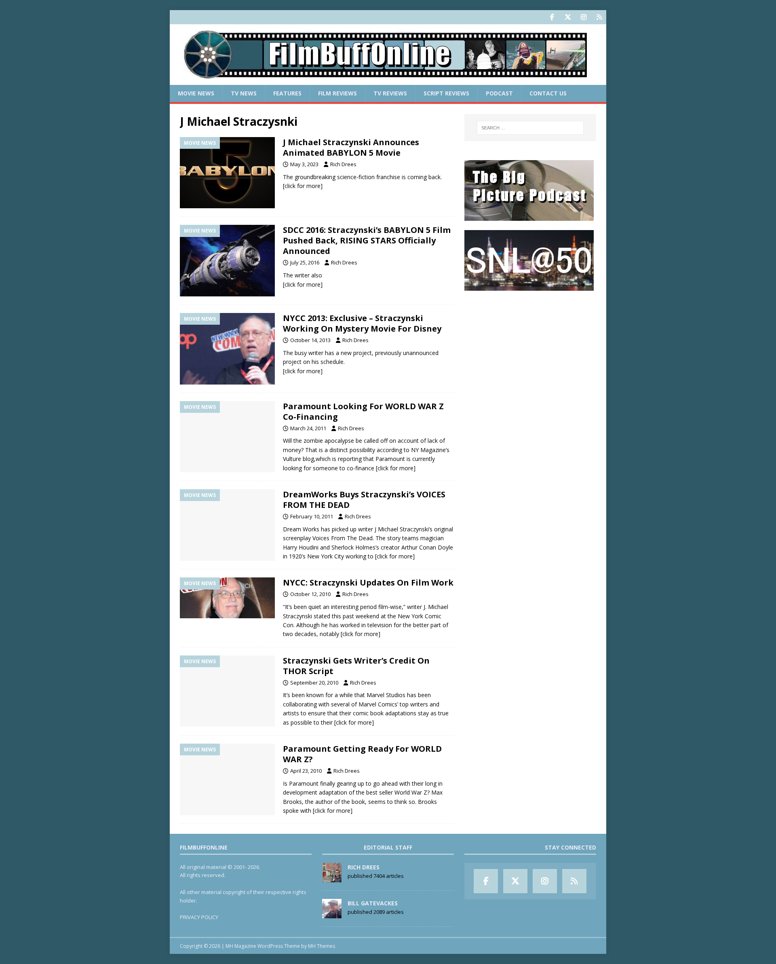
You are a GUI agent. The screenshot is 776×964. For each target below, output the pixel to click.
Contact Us (548, 93)
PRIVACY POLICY (199, 917)
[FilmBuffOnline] (388, 80)
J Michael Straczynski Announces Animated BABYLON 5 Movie (351, 147)
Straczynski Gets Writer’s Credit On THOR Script (356, 665)
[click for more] (303, 186)
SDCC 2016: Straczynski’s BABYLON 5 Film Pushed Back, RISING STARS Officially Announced (367, 240)
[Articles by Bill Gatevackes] (332, 913)
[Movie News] (227, 173)
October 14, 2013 (310, 340)
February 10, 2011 (311, 516)
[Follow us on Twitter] (568, 17)
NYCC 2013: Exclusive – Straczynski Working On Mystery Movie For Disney (362, 323)
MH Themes (321, 946)
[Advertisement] (530, 350)
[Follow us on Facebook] (552, 17)
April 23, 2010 (306, 770)
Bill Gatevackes (373, 903)
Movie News (196, 93)
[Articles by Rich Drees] (332, 878)
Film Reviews (337, 93)
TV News (244, 93)
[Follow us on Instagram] (583, 17)
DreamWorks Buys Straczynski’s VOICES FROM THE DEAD (364, 499)
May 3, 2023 (304, 164)
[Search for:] (530, 128)
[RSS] (599, 17)
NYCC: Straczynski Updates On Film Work (368, 582)
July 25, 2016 (304, 262)
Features (287, 93)
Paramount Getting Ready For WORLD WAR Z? (362, 754)
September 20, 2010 (314, 682)
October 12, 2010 (310, 594)
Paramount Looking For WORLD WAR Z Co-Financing (363, 411)
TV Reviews (390, 93)
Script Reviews (446, 93)
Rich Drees (343, 164)
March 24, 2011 (308, 428)
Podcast (499, 93)
